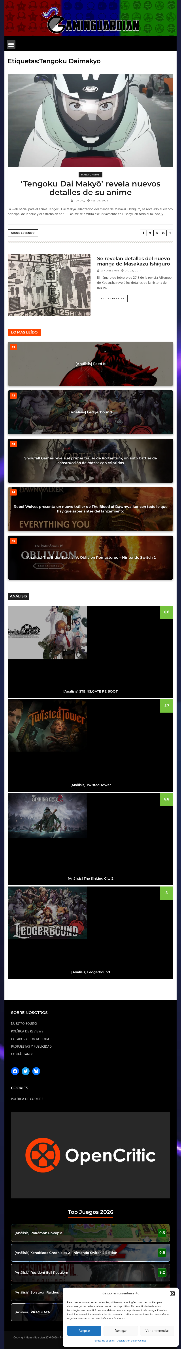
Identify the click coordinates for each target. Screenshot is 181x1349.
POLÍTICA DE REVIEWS (27, 1031)
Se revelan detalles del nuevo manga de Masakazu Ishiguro (133, 261)
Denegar (121, 1331)
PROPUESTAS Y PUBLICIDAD (31, 1046)
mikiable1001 (109, 271)
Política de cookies (104, 1341)
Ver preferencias (157, 1331)
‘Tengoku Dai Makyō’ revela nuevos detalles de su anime (90, 188)
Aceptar (84, 1331)
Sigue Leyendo (23, 232)
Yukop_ (79, 201)
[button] (172, 1293)
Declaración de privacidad (132, 1341)
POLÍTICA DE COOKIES (27, 1099)
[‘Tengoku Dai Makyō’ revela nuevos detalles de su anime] (90, 120)
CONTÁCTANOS (22, 1054)
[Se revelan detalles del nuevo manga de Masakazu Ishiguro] (49, 284)
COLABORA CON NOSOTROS (31, 1039)
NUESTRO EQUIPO (24, 1023)
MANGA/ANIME (90, 175)
